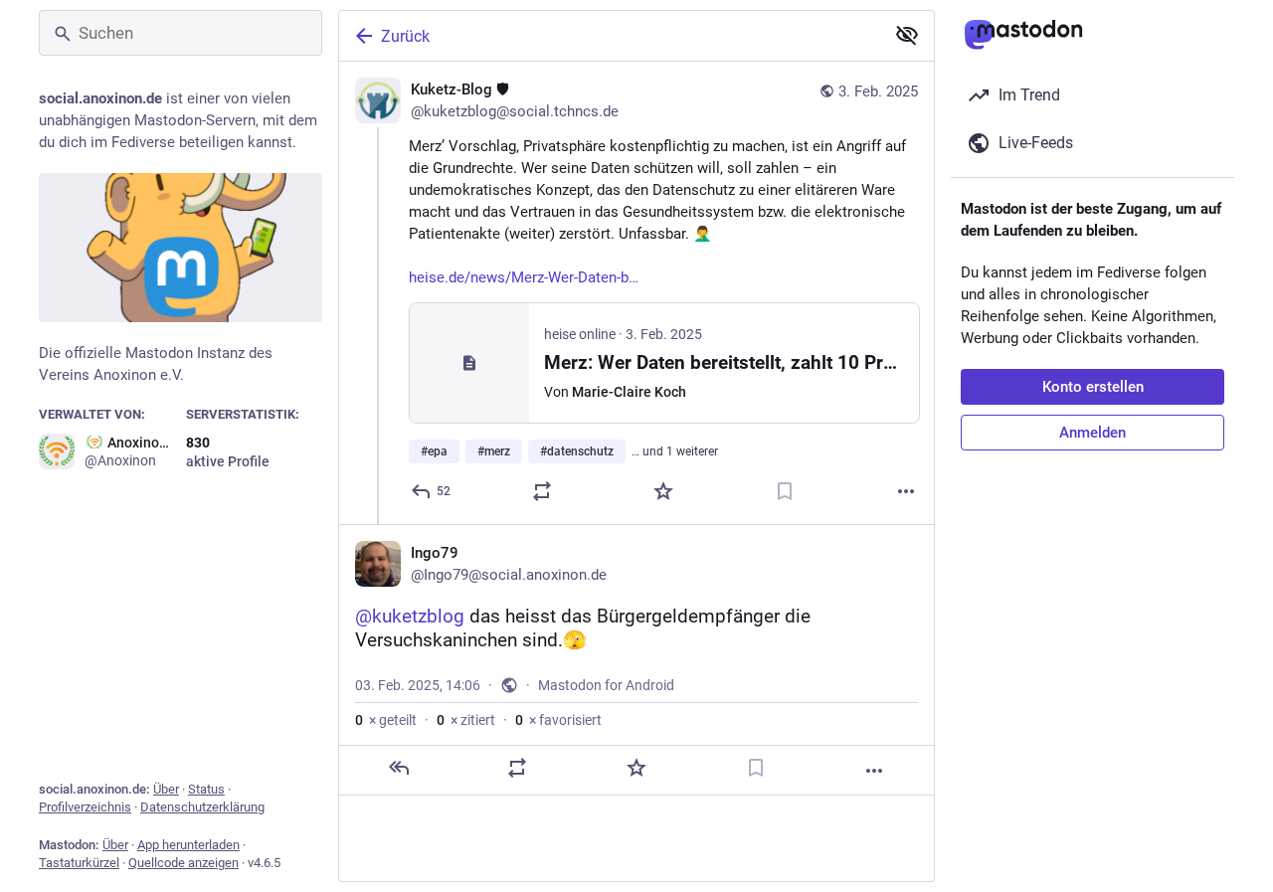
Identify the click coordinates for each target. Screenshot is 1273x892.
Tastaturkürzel (79, 862)
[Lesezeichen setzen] (785, 491)
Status (206, 789)
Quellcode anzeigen (183, 862)
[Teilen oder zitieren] (542, 491)
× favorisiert (558, 720)
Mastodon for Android (606, 685)
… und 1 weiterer (675, 451)
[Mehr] (906, 491)
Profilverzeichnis (85, 807)
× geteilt (386, 720)
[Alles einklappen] (907, 35)
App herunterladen (188, 844)
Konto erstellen (1093, 387)
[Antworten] (399, 768)
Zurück (405, 36)
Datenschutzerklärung (202, 807)
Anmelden (1092, 433)
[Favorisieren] (663, 491)
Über (166, 789)
